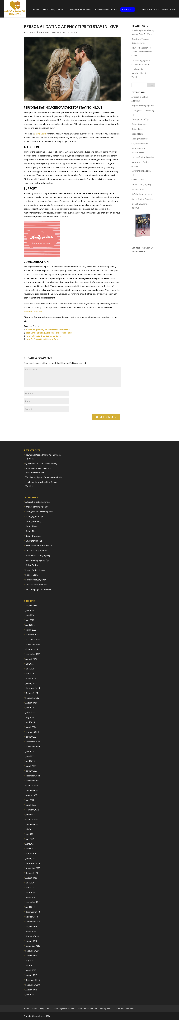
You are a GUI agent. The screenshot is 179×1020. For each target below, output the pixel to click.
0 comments (73, 32)
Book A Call (127, 9)
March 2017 (30, 970)
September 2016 (32, 985)
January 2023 (31, 771)
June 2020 (29, 882)
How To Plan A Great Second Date (42, 339)
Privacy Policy (106, 1008)
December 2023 (32, 741)
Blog (60, 10)
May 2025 (29, 673)
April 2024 (30, 722)
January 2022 (31, 814)
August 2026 (31, 605)
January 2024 (31, 736)
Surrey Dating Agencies (142, 199)
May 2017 (29, 960)
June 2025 (29, 668)
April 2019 (30, 907)
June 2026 (29, 615)
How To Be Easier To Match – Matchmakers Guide (142, 51)
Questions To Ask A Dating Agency (41, 463)
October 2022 (31, 785)
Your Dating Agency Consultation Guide (43, 477)
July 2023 (29, 751)
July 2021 (29, 829)
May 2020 (29, 887)
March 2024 (30, 727)
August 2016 (31, 989)
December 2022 (32, 775)
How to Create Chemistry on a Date (43, 336)
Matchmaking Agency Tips (37, 560)
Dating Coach (40, 133)
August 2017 (31, 955)
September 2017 (32, 950)
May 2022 (29, 800)
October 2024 (31, 693)
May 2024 (29, 717)
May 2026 (29, 620)
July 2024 (29, 707)
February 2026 (32, 634)
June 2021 (29, 834)
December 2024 (32, 688)
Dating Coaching (139, 124)
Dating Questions (140, 138)
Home (36, 10)
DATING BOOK (168, 10)
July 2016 (29, 994)
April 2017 (30, 965)
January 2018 (31, 941)
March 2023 (30, 766)
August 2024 (31, 702)
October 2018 (31, 916)
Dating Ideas (137, 129)
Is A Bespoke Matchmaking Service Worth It (141, 73)
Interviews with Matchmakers (38, 545)
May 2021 (29, 839)
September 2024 (32, 698)
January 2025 (31, 683)
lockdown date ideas (33, 311)
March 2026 (30, 629)
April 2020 (30, 892)
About (45, 10)
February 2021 (32, 853)
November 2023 (32, 746)
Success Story (138, 189)
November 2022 (32, 780)
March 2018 (30, 931)
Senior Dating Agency (141, 184)
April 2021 (30, 843)
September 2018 (32, 921)
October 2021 (31, 819)
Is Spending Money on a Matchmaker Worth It (48, 329)
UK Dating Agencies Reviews (38, 589)
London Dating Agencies (143, 157)
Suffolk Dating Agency (142, 194)
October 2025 (31, 649)
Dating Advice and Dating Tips (39, 511)
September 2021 (32, 824)
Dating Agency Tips (58, 32)
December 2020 (32, 863)
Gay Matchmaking (140, 143)
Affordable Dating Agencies (37, 502)
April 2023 (30, 761)
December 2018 (32, 912)
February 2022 (32, 809)
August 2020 (31, 878)
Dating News (137, 134)
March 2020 (30, 897)
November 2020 (32, 868)
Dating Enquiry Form (148, 10)
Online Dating (138, 179)
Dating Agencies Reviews (78, 10)
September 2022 (32, 790)
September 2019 (32, 902)
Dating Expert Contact (105, 10)
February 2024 (32, 732)
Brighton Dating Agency (143, 105)
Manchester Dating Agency (37, 555)
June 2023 (29, 756)
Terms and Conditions (124, 1008)
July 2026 (29, 610)
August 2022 (31, 795)
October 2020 (31, 873)
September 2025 (32, 654)
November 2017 (32, 946)
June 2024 (29, 712)
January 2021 (31, 858)
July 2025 (29, 664)
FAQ (53, 10)
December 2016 (32, 980)
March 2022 (30, 805)
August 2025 (31, 659)
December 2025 (32, 639)
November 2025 (32, 644)
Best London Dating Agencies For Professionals (49, 332)
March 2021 (30, 848)
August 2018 (31, 926)
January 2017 (31, 975)
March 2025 (30, 678)
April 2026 (30, 625)
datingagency (31, 32)
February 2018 (32, 936)
